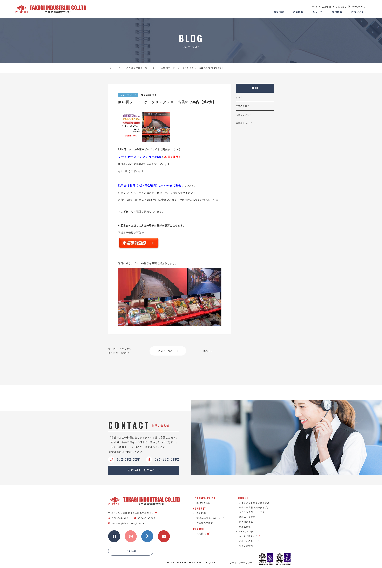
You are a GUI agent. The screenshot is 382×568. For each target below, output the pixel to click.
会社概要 (201, 513)
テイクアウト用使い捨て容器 (254, 503)
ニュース (317, 12)
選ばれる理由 (204, 503)
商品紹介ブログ (244, 123)
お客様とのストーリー (250, 541)
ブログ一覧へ (166, 351)
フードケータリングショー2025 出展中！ (119, 351)
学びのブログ (242, 106)
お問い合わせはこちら (141, 470)
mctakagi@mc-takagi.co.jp (128, 523)
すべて (239, 97)
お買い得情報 (246, 546)
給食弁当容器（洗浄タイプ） (254, 507)
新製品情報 (245, 527)
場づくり (208, 351)
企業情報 (298, 12)
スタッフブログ (244, 115)
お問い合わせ (359, 12)
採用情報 (337, 12)
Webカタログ (246, 531)
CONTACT (131, 551)
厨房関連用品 (246, 522)
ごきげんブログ (205, 523)
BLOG (254, 88)
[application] (169, 297)
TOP (110, 68)
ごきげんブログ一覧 (136, 68)
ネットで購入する (248, 536)
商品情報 (279, 12)
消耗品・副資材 (247, 517)
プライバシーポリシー (241, 562)
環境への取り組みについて (211, 518)
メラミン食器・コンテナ (252, 512)
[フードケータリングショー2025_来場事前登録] (169, 243)
